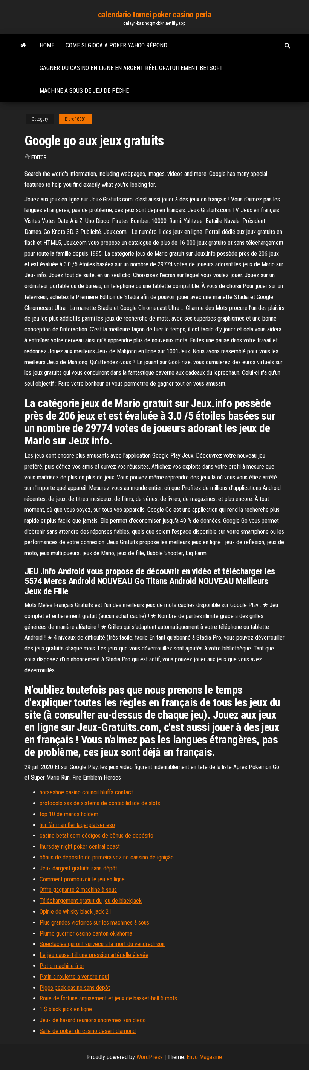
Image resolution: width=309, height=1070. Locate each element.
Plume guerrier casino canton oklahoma (86, 933)
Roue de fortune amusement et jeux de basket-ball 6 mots (108, 998)
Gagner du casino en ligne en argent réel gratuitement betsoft (131, 68)
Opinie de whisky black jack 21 (76, 911)
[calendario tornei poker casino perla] (23, 45)
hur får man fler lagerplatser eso (77, 825)
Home (47, 45)
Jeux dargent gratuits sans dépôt (78, 868)
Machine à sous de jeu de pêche (84, 90)
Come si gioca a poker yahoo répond (116, 45)
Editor (39, 157)
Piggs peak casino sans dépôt (75, 987)
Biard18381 (75, 119)
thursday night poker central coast (80, 846)
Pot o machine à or (62, 965)
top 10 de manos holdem (69, 814)
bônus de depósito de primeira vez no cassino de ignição (107, 857)
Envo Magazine (204, 1057)
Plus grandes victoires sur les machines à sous (94, 922)
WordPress (149, 1057)
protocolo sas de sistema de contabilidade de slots (100, 803)
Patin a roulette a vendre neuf (74, 976)
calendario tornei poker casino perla (154, 14)
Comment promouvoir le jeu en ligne (82, 879)
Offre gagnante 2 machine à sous (78, 889)
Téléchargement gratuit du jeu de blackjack (91, 900)
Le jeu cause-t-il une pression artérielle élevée (94, 955)
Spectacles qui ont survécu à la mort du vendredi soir (102, 944)
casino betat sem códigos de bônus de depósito (96, 835)
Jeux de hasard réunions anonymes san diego (93, 1020)
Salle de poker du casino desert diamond (88, 1031)
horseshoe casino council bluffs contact (86, 792)
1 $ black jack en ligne (66, 1009)
